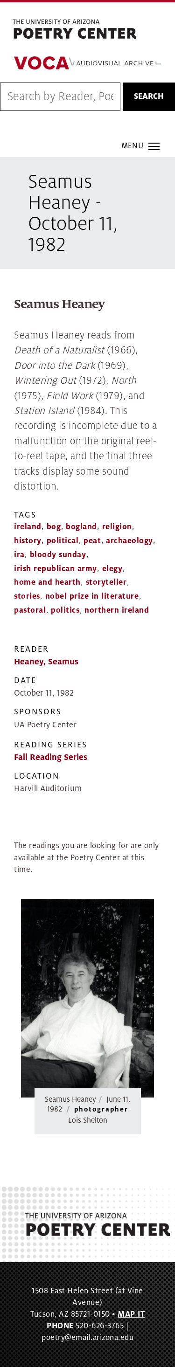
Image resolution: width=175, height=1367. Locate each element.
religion (117, 527)
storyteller (106, 582)
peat (92, 541)
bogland (81, 527)
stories (27, 596)
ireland (28, 527)
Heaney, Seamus (46, 661)
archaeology (129, 541)
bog (54, 527)
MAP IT (131, 1314)
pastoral (30, 610)
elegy (112, 569)
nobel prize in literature (92, 596)
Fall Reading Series (50, 757)
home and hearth (47, 582)
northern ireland (116, 610)
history (28, 541)
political (63, 541)
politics (65, 610)
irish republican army (55, 569)
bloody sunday (58, 555)
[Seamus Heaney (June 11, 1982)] (87, 998)
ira (19, 555)
